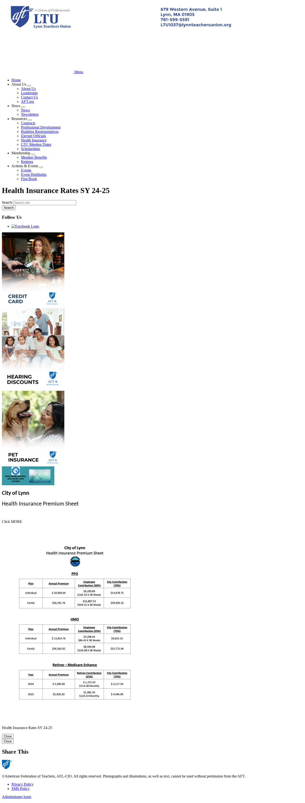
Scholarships (30, 149)
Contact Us (29, 97)
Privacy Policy (22, 784)
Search (7, 202)
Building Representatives (40, 132)
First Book (29, 179)
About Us (28, 89)
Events (26, 170)
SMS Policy (20, 789)
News (25, 110)
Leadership (29, 93)
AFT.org (27, 101)
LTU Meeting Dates (36, 144)
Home (16, 80)
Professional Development (41, 127)
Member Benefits (34, 157)
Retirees (27, 162)
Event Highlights (33, 174)
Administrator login (16, 797)
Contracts (28, 123)
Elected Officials (33, 136)
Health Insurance (33, 140)
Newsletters (30, 114)
